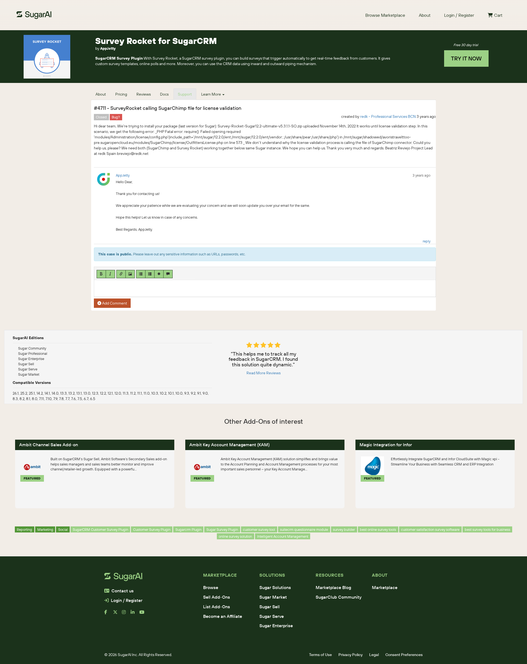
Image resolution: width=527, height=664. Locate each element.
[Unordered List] (140, 274)
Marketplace (384, 587)
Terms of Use (320, 654)
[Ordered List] (150, 274)
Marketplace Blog (333, 587)
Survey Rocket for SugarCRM (156, 40)
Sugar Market (273, 597)
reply (426, 241)
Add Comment (114, 303)
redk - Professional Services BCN (388, 116)
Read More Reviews (263, 372)
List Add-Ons (216, 606)
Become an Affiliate (222, 616)
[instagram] (126, 614)
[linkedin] (135, 614)
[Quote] (168, 274)
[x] (117, 614)
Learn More (211, 94)
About (424, 15)
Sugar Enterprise (276, 625)
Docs (164, 94)
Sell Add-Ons (216, 597)
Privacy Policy (350, 654)
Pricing (121, 94)
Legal (374, 654)
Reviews (143, 94)
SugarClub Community (338, 597)
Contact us (122, 590)
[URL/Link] (121, 274)
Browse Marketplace (385, 15)
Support (185, 94)
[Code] (159, 274)
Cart (498, 15)
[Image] (130, 274)
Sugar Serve (271, 616)
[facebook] (108, 614)
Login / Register (459, 15)
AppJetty (108, 48)
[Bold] (101, 274)
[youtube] (143, 614)
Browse (210, 587)
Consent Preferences (404, 654)
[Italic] (110, 274)
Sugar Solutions (275, 587)
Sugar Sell (269, 606)
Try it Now (466, 58)
